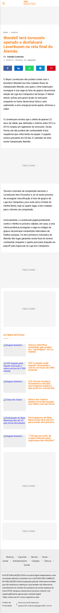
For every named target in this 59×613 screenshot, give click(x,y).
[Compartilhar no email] (51, 68)
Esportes (14, 32)
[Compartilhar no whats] (29, 68)
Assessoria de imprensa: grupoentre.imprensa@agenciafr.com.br (35, 604)
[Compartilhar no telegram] (40, 68)
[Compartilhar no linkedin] (18, 68)
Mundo (34, 557)
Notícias (10, 557)
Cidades (36, 561)
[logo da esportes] (29, 3)
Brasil (44, 557)
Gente (5, 561)
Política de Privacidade (7, 604)
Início (5, 32)
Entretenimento (20, 561)
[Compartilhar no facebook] (7, 68)
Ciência (47, 561)
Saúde (27, 565)
